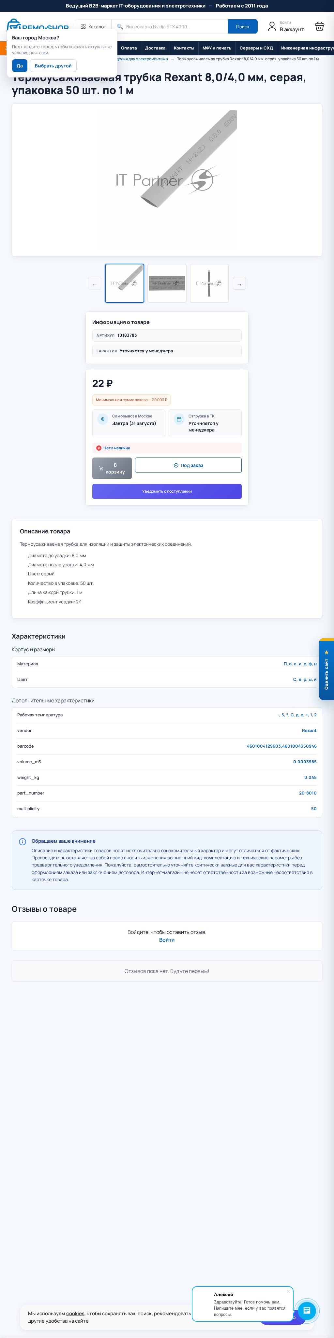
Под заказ (192, 465)
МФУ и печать (217, 48)
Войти (167, 939)
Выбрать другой (53, 66)
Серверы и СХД (256, 48)
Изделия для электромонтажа (140, 59)
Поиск (243, 26)
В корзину (115, 468)
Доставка (155, 48)
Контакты (184, 48)
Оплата (129, 48)
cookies (75, 1313)
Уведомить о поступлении (167, 491)
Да (20, 66)
